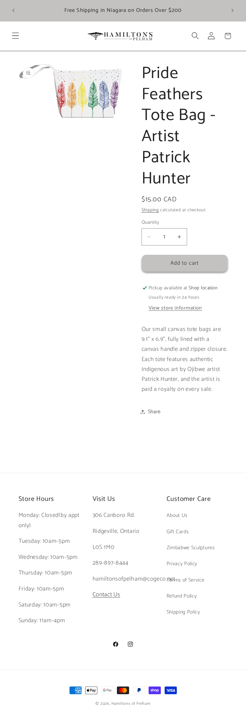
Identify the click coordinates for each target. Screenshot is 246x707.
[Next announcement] (233, 11)
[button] (15, 36)
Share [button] (154, 411)
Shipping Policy (183, 612)
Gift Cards (178, 531)
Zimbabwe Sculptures (191, 547)
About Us (177, 515)
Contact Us (106, 594)
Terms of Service (186, 580)
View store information (175, 308)
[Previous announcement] (13, 11)
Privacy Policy (182, 563)
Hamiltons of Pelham (131, 703)
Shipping (150, 209)
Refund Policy (182, 596)
